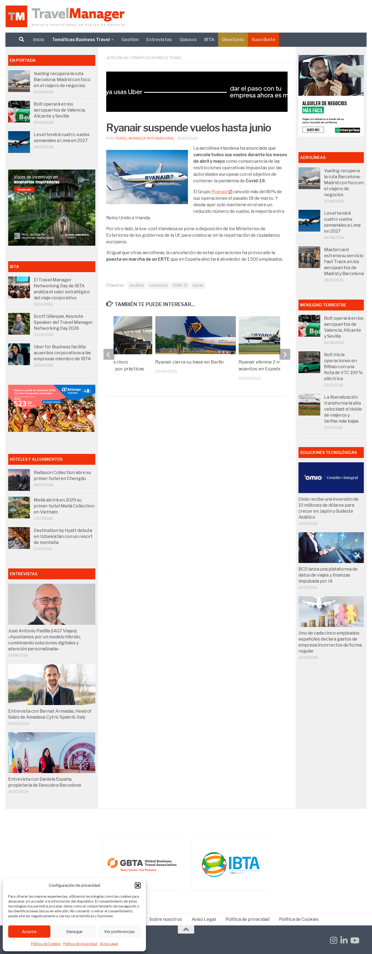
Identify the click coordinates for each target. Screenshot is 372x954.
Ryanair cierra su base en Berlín (189, 362)
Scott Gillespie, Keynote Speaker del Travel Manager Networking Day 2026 (63, 322)
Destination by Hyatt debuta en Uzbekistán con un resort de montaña (63, 536)
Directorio (233, 39)
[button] (138, 885)
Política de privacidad (80, 944)
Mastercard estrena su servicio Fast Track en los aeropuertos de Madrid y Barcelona (344, 261)
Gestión (130, 39)
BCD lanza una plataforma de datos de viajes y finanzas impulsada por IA (328, 575)
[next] (284, 354)
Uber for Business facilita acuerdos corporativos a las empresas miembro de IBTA (62, 352)
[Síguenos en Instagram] (334, 940)
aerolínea (136, 285)
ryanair (198, 285)
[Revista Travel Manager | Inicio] (64, 16)
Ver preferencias (119, 931)
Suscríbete (263, 39)
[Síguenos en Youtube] (354, 940)
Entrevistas (159, 39)
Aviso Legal (109, 944)
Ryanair (219, 191)
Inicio (38, 39)
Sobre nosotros (165, 919)
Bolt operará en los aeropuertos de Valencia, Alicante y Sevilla (60, 110)
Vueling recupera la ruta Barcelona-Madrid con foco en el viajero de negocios (62, 79)
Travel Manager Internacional (145, 138)
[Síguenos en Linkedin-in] (344, 940)
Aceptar (29, 931)
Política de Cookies (45, 944)
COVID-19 (180, 285)
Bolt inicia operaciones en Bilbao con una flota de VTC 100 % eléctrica (343, 366)
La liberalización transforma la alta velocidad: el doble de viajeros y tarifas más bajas (343, 409)
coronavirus (158, 285)
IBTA (209, 39)
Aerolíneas (117, 58)
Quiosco (188, 39)
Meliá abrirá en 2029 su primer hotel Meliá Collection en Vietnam (64, 506)
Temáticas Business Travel (81, 39)
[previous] (108, 354)
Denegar (74, 931)
